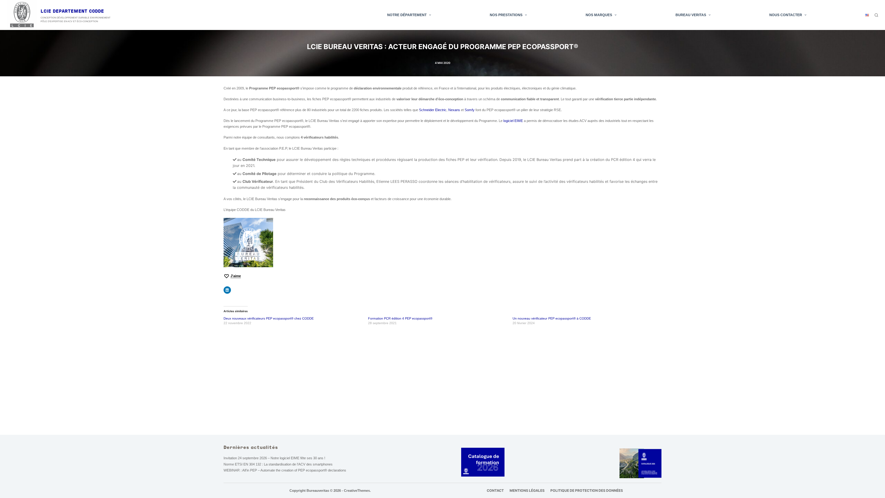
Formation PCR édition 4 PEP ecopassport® (400, 318)
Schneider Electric (432, 110)
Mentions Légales (527, 490)
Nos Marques (599, 15)
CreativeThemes (357, 490)
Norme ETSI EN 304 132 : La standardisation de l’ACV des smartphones (278, 464)
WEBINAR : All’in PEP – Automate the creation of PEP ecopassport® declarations (285, 470)
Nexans (454, 110)
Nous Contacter (785, 15)
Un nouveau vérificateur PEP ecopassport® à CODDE (552, 318)
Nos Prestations (506, 15)
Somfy (470, 110)
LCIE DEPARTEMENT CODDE (72, 11)
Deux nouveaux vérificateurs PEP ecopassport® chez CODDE (269, 318)
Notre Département (407, 15)
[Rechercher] (876, 15)
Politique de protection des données (586, 490)
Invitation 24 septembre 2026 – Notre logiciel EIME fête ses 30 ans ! (274, 458)
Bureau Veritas (691, 15)
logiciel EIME (512, 121)
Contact (495, 490)
